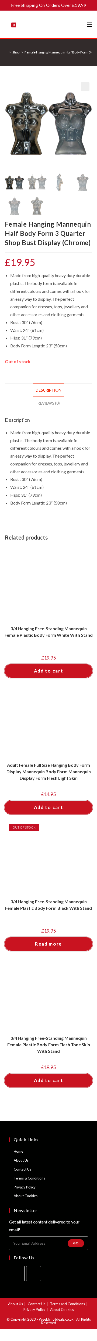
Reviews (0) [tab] (48, 403)
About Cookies (25, 1196)
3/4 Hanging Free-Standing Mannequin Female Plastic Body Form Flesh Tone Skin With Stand (48, 1044)
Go (76, 1243)
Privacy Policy (25, 1187)
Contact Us (22, 1169)
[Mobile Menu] (89, 24)
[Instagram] (33, 1273)
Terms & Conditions (29, 1178)
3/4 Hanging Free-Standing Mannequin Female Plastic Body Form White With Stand (49, 632)
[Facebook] (17, 1273)
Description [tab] (48, 390)
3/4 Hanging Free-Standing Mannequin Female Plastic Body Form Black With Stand (48, 905)
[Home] (6, 52)
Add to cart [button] (48, 671)
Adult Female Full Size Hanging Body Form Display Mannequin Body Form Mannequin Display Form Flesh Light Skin (48, 771)
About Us (21, 1160)
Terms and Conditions (67, 1304)
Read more (48, 944)
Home (18, 1151)
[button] (85, 86)
